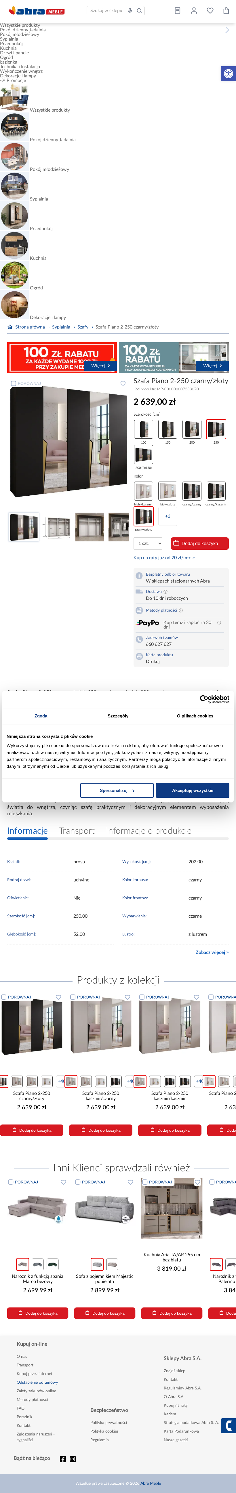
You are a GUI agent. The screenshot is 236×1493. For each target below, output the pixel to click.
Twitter (72, 1459)
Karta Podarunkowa (181, 1431)
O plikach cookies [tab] (195, 715)
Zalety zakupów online (36, 1391)
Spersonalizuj (113, 790)
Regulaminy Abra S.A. (182, 1388)
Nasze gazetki (176, 1440)
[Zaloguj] (194, 11)
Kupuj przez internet (34, 1374)
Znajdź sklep (174, 1371)
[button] (228, 73)
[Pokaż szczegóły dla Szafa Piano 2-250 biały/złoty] (169, 1024)
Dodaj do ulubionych (123, 383)
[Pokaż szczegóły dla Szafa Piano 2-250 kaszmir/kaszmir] (100, 1024)
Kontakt (24, 1426)
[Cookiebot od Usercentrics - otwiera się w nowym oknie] (204, 699)
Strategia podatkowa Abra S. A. (191, 1423)
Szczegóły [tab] (118, 715)
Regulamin (99, 1440)
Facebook (63, 1459)
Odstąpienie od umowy (37, 1383)
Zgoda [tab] (41, 715)
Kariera (170, 1414)
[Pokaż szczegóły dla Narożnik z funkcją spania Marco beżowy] (37, 1208)
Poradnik (24, 1417)
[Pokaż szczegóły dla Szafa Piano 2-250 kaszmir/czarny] (31, 1024)
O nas (22, 1357)
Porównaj (29, 383)
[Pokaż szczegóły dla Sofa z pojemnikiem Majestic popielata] (104, 1208)
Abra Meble (150, 1483)
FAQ (20, 1408)
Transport (25, 1365)
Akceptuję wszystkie (192, 790)
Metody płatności (32, 1400)
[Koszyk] (226, 11)
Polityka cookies (104, 1431)
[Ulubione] (210, 11)
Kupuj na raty (176, 1406)
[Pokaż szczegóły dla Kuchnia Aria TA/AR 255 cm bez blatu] (171, 1208)
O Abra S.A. (174, 1397)
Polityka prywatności (108, 1423)
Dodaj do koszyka (200, 543)
